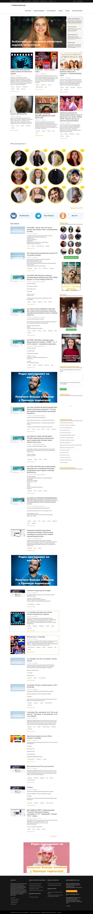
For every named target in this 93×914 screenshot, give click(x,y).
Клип (62, 133)
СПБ (36, 133)
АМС (45, 86)
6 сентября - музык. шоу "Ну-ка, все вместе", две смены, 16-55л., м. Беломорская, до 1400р (42, 229)
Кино (18, 125)
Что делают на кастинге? (65, 457)
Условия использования (35, 912)
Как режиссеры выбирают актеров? (67, 435)
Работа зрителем (39, 86)
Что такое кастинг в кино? (65, 432)
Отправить (63, 389)
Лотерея (30, 787)
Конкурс (66, 89)
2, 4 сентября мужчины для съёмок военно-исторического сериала (21, 71)
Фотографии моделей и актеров (55, 883)
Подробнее (78, 47)
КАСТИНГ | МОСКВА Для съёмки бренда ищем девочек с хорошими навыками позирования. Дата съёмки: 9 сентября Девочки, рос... (41, 469)
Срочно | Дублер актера (18, 114)
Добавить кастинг (71, 39)
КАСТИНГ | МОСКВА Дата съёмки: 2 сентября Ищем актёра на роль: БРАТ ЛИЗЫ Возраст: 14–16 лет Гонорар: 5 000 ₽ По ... (42, 277)
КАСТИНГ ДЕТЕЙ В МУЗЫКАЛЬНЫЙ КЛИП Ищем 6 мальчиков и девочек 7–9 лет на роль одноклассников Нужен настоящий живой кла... (42, 410)
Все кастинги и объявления (35, 883)
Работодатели (36, 1)
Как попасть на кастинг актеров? (67, 437)
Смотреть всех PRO (76, 208)
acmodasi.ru (39, 759)
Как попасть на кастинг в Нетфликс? (67, 425)
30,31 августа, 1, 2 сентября (36, 637)
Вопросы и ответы (15, 899)
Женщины (73, 87)
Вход (75, 1)
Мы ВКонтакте (24, 215)
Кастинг (13, 125)
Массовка (23, 88)
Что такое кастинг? (64, 462)
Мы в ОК (74, 215)
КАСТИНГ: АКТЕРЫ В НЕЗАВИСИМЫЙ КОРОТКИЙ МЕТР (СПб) (45, 116)
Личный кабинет (77, 10)
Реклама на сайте (14, 900)
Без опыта (38, 130)
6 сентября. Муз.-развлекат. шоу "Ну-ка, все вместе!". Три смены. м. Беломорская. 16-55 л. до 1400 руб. (42, 714)
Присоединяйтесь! (72, 31)
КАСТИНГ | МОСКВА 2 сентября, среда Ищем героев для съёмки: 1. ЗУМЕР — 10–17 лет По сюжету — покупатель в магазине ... (42, 342)
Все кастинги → (53, 836)
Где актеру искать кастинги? (66, 459)
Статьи (67, 10)
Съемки (12, 88)
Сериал (17, 88)
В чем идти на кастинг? (65, 450)
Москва (12, 86)
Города (60, 10)
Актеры (12, 127)
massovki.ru (45, 268)
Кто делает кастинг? (64, 452)
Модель (62, 87)
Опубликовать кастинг (34, 888)
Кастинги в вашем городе (35, 885)
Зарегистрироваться (71, 257)
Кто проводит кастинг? (65, 430)
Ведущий (47, 245)
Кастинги (20, 1)
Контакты (59, 912)
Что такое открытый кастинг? (66, 427)
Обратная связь (14, 902)
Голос (35, 548)
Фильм (49, 130)
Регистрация (80, 1)
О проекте (51, 1)
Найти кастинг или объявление (36, 890)
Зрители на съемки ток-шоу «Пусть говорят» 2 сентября (39, 737)
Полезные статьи (43, 1)
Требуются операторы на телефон (39, 590)
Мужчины (18, 86)
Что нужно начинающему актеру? (67, 440)
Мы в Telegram (49, 215)
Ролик (40, 459)
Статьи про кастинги (33, 897)
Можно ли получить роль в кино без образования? (71, 445)
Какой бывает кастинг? (65, 455)
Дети (62, 89)
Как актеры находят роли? (65, 442)
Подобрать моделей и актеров (54, 885)
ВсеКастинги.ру (18, 5)
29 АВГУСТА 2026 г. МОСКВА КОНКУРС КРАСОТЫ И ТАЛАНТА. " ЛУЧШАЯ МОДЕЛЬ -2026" (70, 72)
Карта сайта (13, 904)
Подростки (79, 87)
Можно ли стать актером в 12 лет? (67, 447)
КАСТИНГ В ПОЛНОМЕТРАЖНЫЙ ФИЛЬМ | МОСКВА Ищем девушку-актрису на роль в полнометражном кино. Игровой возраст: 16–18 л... (42, 501)
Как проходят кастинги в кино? (66, 422)
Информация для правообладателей (48, 912)
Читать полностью (14, 91)
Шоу (28, 245)
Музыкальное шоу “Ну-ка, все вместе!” (40, 766)
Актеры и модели (27, 1)
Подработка (25, 86)
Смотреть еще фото (71, 329)
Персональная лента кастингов (36, 887)
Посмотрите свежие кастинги (74, 23)
